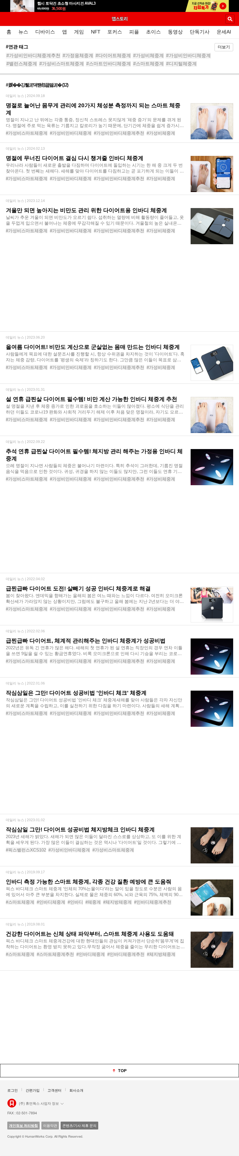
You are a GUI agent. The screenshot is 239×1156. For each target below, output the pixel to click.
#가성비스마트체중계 (61, 63)
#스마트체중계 (148, 63)
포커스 (114, 32)
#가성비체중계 (148, 55)
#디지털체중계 (181, 63)
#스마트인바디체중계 (108, 63)
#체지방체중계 (117, 902)
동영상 (175, 32)
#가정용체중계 (78, 55)
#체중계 (93, 902)
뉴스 (23, 32)
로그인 (12, 1090)
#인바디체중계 (51, 902)
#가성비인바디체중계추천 (33, 55)
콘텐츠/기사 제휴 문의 (79, 1125)
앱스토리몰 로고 (11, 1103)
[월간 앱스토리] (119, 18)
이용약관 (50, 1125)
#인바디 (75, 902)
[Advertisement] (119, 290)
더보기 (224, 47)
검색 (230, 19)
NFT (95, 32)
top (122, 1070)
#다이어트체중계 (113, 55)
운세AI (224, 32)
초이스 (153, 32)
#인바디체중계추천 (152, 902)
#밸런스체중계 (21, 63)
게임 (79, 32)
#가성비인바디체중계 (188, 55)
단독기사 (200, 32)
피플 (134, 32)
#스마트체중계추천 (55, 954)
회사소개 (76, 1090)
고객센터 (54, 1090)
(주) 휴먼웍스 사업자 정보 (39, 1103)
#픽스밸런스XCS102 (26, 849)
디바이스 (45, 32)
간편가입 (33, 1090)
